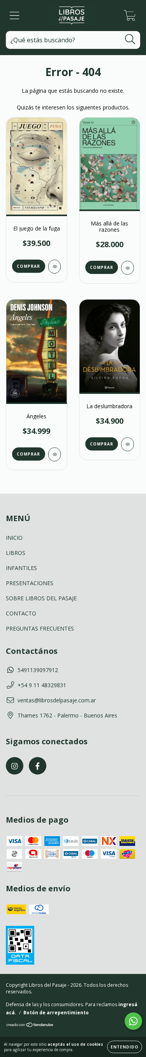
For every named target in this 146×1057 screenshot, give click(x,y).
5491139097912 (38, 670)
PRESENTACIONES (29, 583)
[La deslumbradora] (127, 444)
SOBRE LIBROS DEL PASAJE (41, 598)
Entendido (125, 1047)
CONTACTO (21, 613)
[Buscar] (130, 39)
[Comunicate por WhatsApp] (133, 1021)
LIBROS (15, 552)
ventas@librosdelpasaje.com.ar (57, 700)
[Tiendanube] (30, 1025)
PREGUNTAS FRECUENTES (40, 628)
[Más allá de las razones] (127, 268)
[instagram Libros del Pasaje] (14, 766)
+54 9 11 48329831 (42, 685)
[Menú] (14, 15)
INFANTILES (21, 568)
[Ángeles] (54, 454)
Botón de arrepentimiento (56, 1012)
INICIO (14, 537)
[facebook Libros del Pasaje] (37, 766)
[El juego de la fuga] (54, 267)
